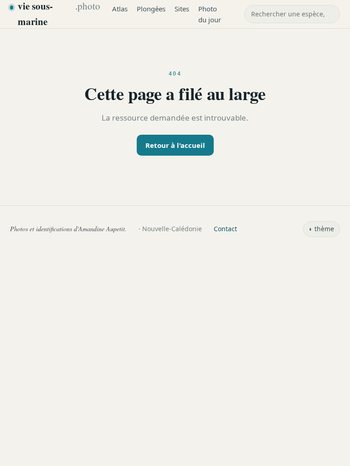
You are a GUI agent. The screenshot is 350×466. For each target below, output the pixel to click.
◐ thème (321, 228)
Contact (225, 228)
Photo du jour (209, 14)
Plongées (151, 8)
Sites (182, 8)
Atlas (120, 8)
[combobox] (292, 14)
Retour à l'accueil (175, 145)
